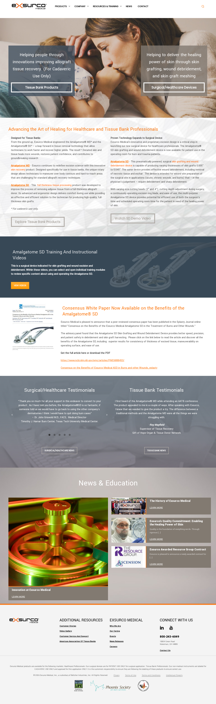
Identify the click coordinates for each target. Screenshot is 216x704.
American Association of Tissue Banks (78, 641)
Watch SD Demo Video (133, 218)
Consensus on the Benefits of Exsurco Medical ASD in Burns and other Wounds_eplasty (109, 368)
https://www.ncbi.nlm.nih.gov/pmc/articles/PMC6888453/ (92, 360)
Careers (113, 646)
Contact (143, 6)
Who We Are (115, 626)
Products (61, 6)
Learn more (18, 596)
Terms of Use (130, 675)
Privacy (116, 675)
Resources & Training (105, 6)
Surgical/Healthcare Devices (174, 87)
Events (113, 636)
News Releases (117, 641)
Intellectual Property (174, 675)
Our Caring (115, 631)
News (129, 6)
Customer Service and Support (74, 636)
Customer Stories (68, 626)
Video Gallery (66, 631)
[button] (12, 415)
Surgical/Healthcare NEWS (59, 450)
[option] (59, 411)
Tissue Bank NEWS (156, 450)
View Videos (20, 285)
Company (79, 6)
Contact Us (165, 650)
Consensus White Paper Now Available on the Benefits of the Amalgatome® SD (123, 311)
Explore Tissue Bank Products (37, 222)
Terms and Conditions (151, 675)
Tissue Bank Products (41, 87)
